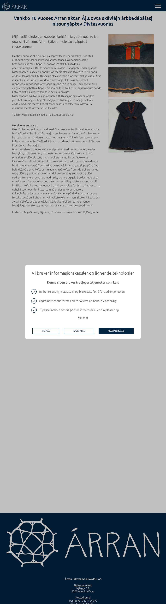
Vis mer (83, 317)
